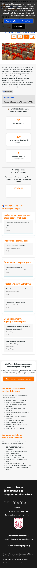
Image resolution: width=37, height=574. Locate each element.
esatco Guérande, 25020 (14, 455)
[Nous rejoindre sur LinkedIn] (22, 502)
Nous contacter (21, 38)
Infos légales (8, 91)
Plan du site (12, 559)
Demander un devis (26, 38)
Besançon (15, 71)
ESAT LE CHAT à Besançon (15, 403)
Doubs (21, 71)
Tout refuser (26, 21)
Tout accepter (11, 21)
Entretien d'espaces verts (16, 80)
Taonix (5, 559)
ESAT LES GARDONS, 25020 (15, 457)
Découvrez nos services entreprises (18, 379)
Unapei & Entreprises (11, 102)
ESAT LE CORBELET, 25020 (15, 447)
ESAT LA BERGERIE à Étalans (15, 428)
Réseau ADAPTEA (26, 102)
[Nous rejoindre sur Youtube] (25, 502)
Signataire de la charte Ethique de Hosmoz (21, 32)
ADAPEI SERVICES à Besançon (16, 400)
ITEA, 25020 (10, 449)
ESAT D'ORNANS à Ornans (14, 422)
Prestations (33, 38)
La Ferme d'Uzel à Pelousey (15, 420)
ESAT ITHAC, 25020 (12, 453)
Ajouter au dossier (13, 37)
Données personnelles (10, 563)
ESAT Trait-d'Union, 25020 (15, 463)
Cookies (19, 15)
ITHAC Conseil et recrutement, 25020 (18, 465)
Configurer (18, 26)
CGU (31, 559)
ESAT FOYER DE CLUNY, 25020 (16, 451)
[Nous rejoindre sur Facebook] (15, 502)
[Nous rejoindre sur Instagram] (18, 502)
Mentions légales (22, 559)
